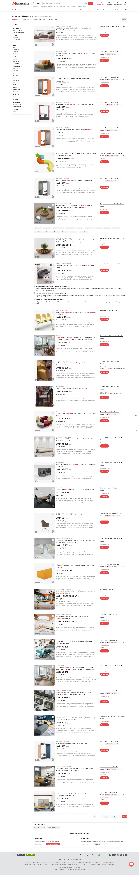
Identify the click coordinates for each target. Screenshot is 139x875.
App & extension (107, 9)
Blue (15, 84)
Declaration (69, 867)
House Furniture (70, 228)
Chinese (16, 49)
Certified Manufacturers (38, 19)
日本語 (84, 864)
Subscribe (97, 844)
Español (34, 864)
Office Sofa (98, 228)
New (15, 111)
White (15, 82)
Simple (15, 54)
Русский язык (53, 864)
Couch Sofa (65, 232)
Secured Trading (53, 19)
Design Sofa (38, 228)
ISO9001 (16, 97)
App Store (21, 855)
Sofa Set (46, 232)
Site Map (73, 859)
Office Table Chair (55, 232)
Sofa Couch (74, 232)
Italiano (59, 864)
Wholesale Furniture (71, 6)
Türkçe (98, 864)
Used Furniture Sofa (58, 228)
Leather (16, 61)
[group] (44, 36)
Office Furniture (89, 228)
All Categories (17, 9)
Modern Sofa (62, 6)
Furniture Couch (83, 232)
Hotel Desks (38, 232)
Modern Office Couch (39, 827)
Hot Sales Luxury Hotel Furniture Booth (71, 388)
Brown (15, 78)
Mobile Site (78, 859)
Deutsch (64, 864)
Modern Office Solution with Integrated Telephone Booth (74, 180)
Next (124, 816)
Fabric (16, 63)
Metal (15, 70)
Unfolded (16, 89)
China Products (36, 862)
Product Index (106, 862)
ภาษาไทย (93, 864)
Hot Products (28, 862)
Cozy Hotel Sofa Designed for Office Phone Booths (72, 743)
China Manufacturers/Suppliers (48, 862)
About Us (60, 859)
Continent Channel (79, 862)
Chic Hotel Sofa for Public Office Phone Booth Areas (73, 79)
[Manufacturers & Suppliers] (20, 3)
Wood (16, 68)
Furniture (15, 37)
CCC (15, 99)
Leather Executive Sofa (53, 827)
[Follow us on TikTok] (113, 855)
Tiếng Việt (104, 864)
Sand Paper (79, 6)
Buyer (89, 9)
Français (46, 864)
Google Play (31, 855)
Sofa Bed (50, 6)
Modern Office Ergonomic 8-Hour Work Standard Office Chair (75, 489)
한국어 (80, 864)
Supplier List (25, 19)
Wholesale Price (70, 862)
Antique (16, 56)
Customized (17, 104)
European (16, 51)
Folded (15, 92)
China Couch (116, 228)
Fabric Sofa (55, 6)
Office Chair (80, 228)
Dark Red (16, 80)
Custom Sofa (47, 228)
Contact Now (104, 35)
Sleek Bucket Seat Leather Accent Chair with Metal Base (72, 515)
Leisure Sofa (107, 228)
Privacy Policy (77, 867)
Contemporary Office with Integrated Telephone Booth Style (75, 104)
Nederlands (70, 864)
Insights (112, 862)
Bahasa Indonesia (112, 864)
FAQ (64, 859)
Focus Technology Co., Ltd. (70, 869)
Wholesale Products (60, 862)
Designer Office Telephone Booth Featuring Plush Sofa (74, 129)
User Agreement (62, 867)
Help (98, 9)
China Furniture (43, 6)
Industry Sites (88, 862)
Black (15, 76)
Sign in (125, 4)
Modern (16, 47)
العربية (75, 864)
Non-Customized (18, 106)
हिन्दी (89, 864)
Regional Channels (97, 862)
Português (40, 864)
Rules (126, 9)
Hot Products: (36, 6)
